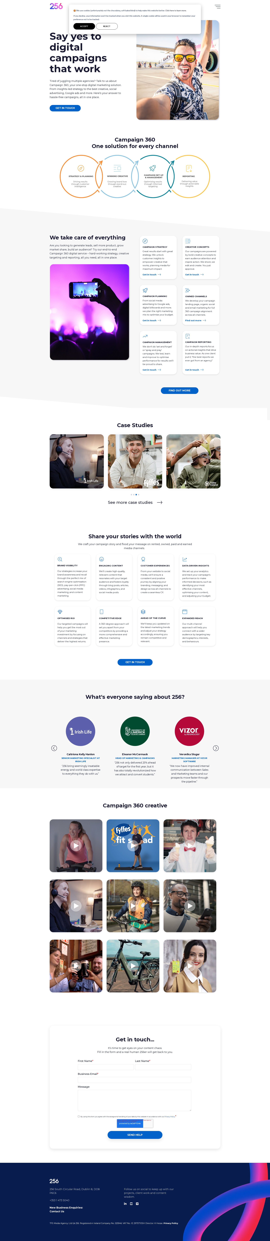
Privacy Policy (170, 1117)
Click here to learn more (175, 10)
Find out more (193, 320)
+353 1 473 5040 (59, 1200)
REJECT (106, 26)
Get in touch (65, 108)
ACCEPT (84, 26)
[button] (131, 494)
